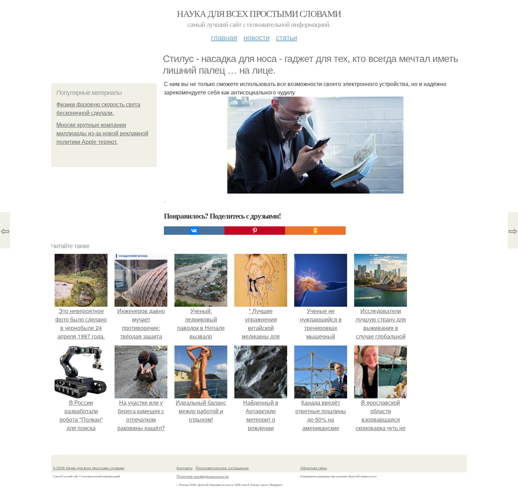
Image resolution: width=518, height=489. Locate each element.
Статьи (286, 37)
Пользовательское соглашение (222, 467)
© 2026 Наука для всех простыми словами (88, 467)
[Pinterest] (254, 230)
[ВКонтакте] (194, 230)
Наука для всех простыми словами (259, 13)
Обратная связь (313, 467)
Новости (256, 37)
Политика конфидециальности (203, 476)
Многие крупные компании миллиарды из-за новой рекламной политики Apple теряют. (102, 133)
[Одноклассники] (315, 230)
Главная (224, 37)
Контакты (184, 467)
